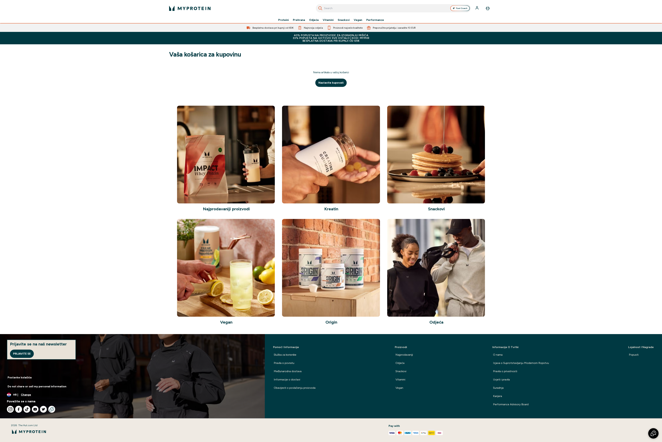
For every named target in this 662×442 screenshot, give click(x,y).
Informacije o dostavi (287, 379)
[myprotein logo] (189, 8)
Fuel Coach (461, 8)
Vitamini (328, 20)
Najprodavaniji (404, 354)
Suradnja (498, 387)
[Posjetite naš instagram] (10, 409)
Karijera (497, 396)
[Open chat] (51, 409)
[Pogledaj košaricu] (488, 8)
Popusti (634, 354)
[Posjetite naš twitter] (43, 409)
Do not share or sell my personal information (37, 386)
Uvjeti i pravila (501, 379)
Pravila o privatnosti (505, 371)
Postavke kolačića (20, 377)
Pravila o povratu (284, 362)
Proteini (283, 20)
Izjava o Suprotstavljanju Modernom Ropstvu (521, 362)
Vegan (358, 20)
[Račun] (477, 8)
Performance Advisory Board (511, 404)
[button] (653, 433)
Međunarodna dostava (288, 371)
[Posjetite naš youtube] (35, 409)
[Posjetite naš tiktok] (26, 409)
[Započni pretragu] (320, 8)
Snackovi (344, 20)
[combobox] (393, 8)
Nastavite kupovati (331, 82)
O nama (498, 354)
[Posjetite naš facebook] (18, 409)
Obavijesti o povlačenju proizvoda (294, 387)
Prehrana (299, 20)
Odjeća (314, 20)
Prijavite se (22, 353)
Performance (375, 20)
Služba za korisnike (285, 354)
